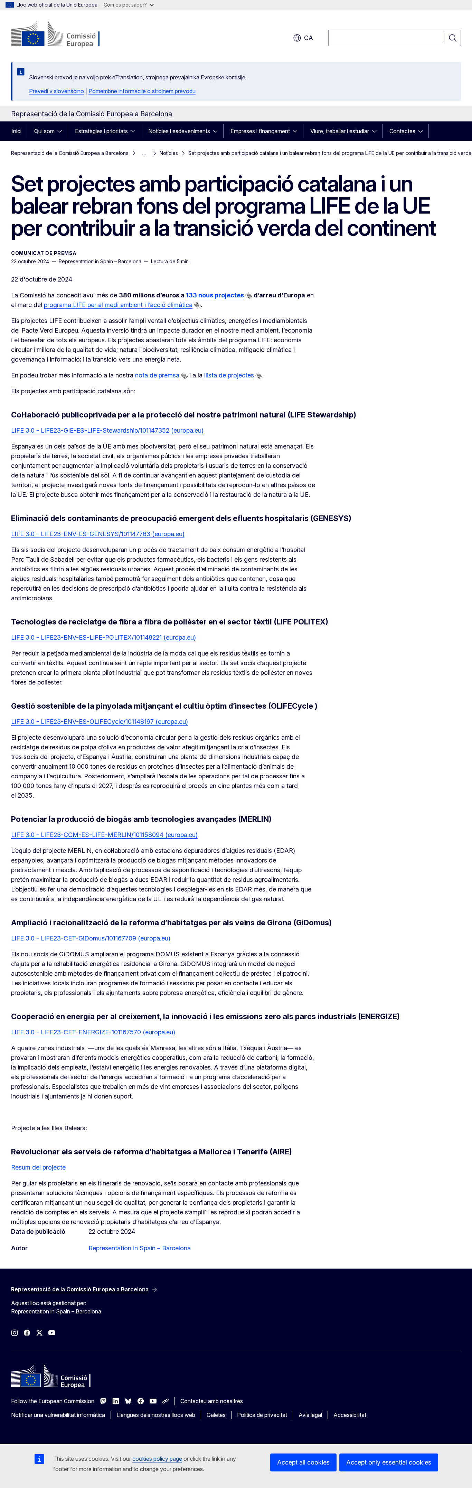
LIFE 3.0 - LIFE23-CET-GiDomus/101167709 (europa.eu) (90, 938)
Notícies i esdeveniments (179, 131)
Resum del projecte (38, 1167)
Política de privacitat (262, 1414)
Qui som (44, 131)
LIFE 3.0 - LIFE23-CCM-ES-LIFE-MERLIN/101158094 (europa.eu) (104, 834)
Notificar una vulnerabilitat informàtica (58, 1414)
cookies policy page (157, 1458)
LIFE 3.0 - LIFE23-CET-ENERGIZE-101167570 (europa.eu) (93, 1032)
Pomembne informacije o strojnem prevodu (142, 91)
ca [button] (308, 37)
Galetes (216, 1414)
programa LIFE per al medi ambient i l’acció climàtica (118, 304)
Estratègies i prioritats (101, 131)
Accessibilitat (349, 1414)
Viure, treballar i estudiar (339, 131)
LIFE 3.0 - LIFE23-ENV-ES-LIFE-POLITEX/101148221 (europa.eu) (103, 637)
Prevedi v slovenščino (56, 91)
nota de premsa (157, 375)
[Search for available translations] (248, 295)
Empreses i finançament (260, 131)
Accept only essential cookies (388, 1462)
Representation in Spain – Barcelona (139, 1248)
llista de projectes (229, 375)
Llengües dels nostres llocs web (155, 1414)
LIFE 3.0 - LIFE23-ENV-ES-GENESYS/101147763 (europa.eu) (98, 534)
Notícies (169, 153)
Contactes (402, 131)
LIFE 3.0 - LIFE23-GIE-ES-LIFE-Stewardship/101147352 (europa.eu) (107, 430)
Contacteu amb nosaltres (211, 1401)
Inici (16, 131)
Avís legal (310, 1414)
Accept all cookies (303, 1462)
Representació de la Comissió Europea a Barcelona (70, 153)
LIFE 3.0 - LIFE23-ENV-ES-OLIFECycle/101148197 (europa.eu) (99, 721)
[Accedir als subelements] (62, 131)
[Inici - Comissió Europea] (67, 34)
